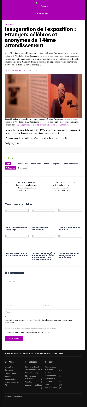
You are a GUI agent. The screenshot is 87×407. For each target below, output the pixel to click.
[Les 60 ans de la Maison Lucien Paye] (17, 216)
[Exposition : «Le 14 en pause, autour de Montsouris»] (70, 242)
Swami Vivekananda (70, 164)
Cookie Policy (58, 353)
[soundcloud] (23, 404)
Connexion (9, 370)
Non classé (10, 24)
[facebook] (10, 404)
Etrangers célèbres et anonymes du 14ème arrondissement (43, 125)
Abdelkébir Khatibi (20, 164)
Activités (28, 382)
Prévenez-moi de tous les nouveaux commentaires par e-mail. (31, 328)
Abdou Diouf (36, 164)
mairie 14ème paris (51, 164)
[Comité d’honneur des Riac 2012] (70, 216)
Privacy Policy (26, 353)
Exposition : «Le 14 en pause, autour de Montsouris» (68, 255)
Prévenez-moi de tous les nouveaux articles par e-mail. (29, 333)
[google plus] (14, 404)
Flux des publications (13, 373)
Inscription (9, 367)
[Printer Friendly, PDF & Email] (10, 158)
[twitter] (5, 404)
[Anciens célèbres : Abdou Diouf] (43, 216)
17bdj (47, 385)
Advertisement (12, 353)
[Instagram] (19, 404)
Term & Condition (42, 353)
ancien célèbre (51, 388)
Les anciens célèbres (33, 385)
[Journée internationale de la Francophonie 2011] (17, 242)
